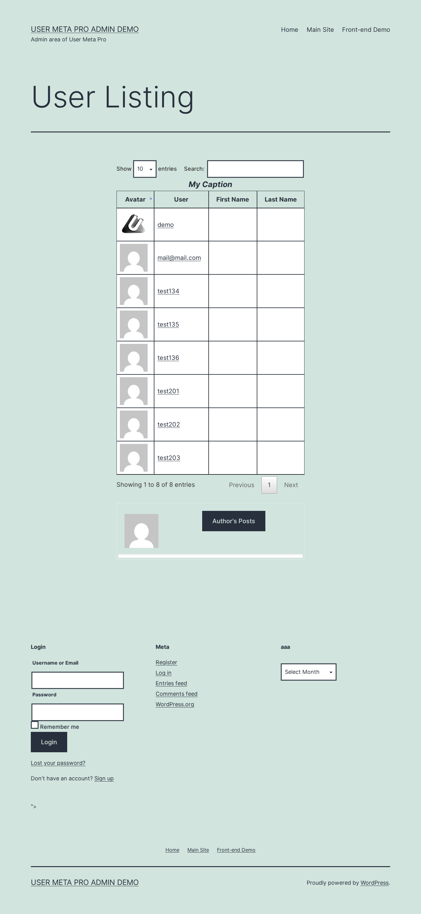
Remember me (59, 727)
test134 (168, 291)
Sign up (104, 778)
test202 (168, 424)
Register (166, 662)
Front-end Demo (366, 29)
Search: (194, 168)
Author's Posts (233, 521)
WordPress (375, 882)
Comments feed (177, 694)
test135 (168, 324)
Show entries (146, 168)
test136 (168, 357)
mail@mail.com (179, 257)
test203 (168, 457)
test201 (168, 391)
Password (44, 694)
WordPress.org (175, 704)
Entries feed (171, 683)
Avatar (135, 199)
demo (165, 224)
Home (289, 29)
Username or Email (55, 663)
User (181, 199)
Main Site (320, 29)
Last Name (281, 199)
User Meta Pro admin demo (85, 29)
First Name (232, 199)
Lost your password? (58, 763)
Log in (164, 673)
